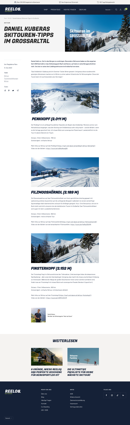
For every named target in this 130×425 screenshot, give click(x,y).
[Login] (120, 9)
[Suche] (116, 9)
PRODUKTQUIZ (55, 9)
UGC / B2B (44, 410)
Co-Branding (45, 407)
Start (5, 18)
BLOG (9, 18)
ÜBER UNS (82, 9)
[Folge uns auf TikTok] (117, 395)
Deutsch (107, 9)
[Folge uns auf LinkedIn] (123, 395)
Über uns (44, 394)
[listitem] (5, 90)
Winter (6, 81)
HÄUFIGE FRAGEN (70, 9)
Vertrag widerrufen (76, 407)
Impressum (74, 403)
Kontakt (44, 403)
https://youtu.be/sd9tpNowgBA (57, 148)
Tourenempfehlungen (11, 78)
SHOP (46, 9)
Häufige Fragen (46, 400)
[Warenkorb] (125, 10)
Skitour (7, 23)
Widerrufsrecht (75, 397)
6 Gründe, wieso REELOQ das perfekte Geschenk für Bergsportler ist (46, 372)
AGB (71, 394)
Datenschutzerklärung (77, 400)
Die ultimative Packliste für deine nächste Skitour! (80, 372)
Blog (42, 397)
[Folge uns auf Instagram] (112, 395)
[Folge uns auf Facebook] (106, 395)
